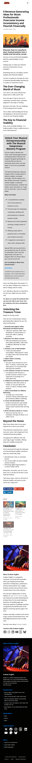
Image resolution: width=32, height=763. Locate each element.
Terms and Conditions (11, 757)
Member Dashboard (21, 759)
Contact (6, 759)
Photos (6, 718)
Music (5, 716)
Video (5, 720)
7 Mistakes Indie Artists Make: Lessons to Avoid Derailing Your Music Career (8, 531)
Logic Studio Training (9, 744)
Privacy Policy (22, 757)
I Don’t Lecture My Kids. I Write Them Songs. (15, 696)
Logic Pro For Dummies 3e (10, 742)
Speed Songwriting (8, 747)
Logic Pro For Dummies (17, 596)
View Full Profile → (7, 685)
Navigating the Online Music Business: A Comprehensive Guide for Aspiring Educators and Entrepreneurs (8, 511)
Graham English (8, 29)
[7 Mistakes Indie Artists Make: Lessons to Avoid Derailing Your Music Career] (8, 525)
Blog (14, 29)
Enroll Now (8, 268)
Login (12, 759)
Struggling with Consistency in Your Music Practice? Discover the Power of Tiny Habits (20, 511)
